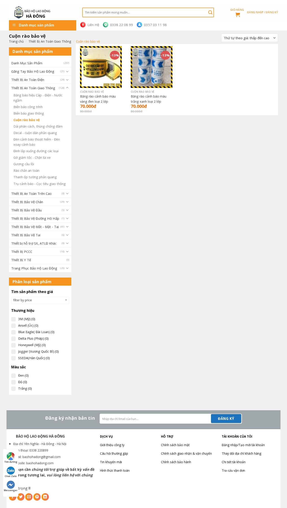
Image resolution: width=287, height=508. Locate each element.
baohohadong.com (40, 463)
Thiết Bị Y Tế (21, 260)
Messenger (10, 490)
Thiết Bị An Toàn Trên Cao (31, 193)
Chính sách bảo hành (176, 462)
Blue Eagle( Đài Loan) (36, 332)
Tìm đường (10, 461)
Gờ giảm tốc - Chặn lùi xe (32, 157)
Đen (23, 375)
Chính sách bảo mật (175, 445)
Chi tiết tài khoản (234, 462)
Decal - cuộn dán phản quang (35, 133)
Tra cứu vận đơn (233, 470)
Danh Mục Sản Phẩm (26, 63)
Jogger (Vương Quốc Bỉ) (38, 351)
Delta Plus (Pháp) (33, 338)
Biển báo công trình (28, 107)
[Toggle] (67, 71)
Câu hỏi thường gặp (114, 453)
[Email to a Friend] (29, 497)
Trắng (25, 388)
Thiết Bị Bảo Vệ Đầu (26, 210)
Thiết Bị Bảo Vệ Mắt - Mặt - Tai (35, 226)
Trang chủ (16, 41)
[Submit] (210, 12)
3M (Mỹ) (26, 319)
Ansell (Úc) (28, 325)
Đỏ (22, 382)
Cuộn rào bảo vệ (26, 120)
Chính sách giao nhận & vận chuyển (186, 453)
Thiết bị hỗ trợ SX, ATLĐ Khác (34, 243)
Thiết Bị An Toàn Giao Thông (49, 41)
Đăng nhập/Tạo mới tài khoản (243, 445)
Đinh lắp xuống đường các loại (36, 151)
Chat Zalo (11, 476)
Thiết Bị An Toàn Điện (27, 79)
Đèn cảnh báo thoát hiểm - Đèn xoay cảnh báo (36, 142)
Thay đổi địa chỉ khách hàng (241, 453)
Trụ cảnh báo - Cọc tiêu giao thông (39, 184)
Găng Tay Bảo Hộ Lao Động (32, 71)
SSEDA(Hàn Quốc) (34, 358)
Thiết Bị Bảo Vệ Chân (27, 202)
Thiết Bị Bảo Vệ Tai (25, 235)
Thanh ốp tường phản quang (35, 177)
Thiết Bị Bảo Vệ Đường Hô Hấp (35, 218)
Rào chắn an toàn (26, 170)
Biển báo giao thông (28, 113)
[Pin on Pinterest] (37, 497)
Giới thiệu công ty (112, 445)
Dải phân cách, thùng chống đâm (38, 126)
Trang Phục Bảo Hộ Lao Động (34, 268)
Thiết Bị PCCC (21, 251)
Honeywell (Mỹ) (32, 345)
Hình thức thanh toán (115, 470)
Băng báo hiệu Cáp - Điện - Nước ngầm (37, 97)
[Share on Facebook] (12, 497)
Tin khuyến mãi (111, 462)
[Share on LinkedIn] (45, 497)
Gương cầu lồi (23, 164)
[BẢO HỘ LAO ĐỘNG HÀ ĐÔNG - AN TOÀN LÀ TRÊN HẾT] (42, 12)
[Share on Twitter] (20, 497)
